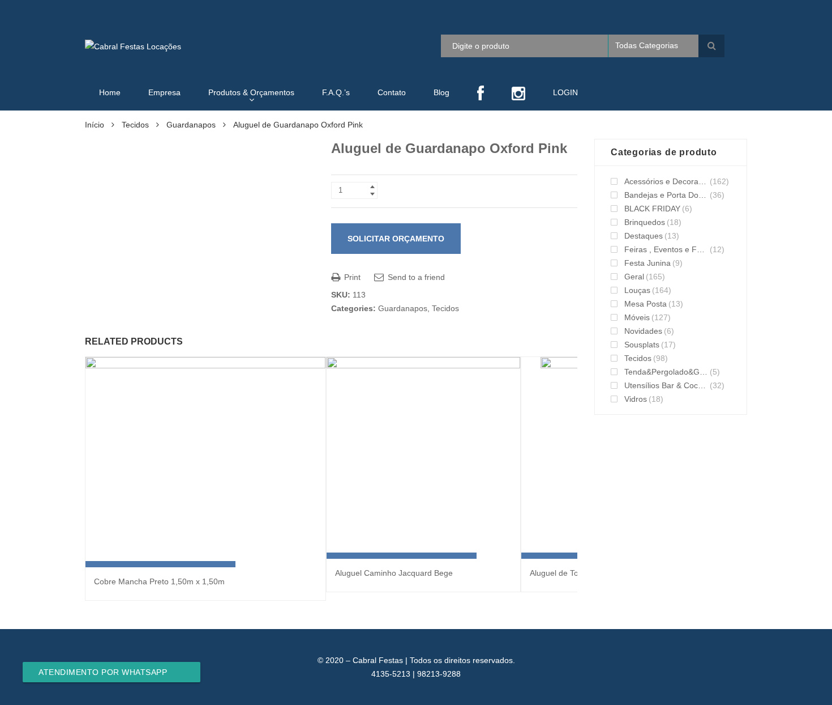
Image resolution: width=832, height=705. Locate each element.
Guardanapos (191, 124)
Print (351, 277)
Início (94, 124)
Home (110, 92)
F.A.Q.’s (336, 92)
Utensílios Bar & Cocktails (666, 385)
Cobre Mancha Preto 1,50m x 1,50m (159, 581)
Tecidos (135, 124)
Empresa (164, 92)
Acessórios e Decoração (666, 181)
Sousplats (641, 344)
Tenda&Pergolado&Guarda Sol (666, 371)
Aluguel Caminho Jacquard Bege (394, 572)
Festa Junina (647, 262)
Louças (637, 290)
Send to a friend (415, 277)
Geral (634, 276)
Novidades (643, 330)
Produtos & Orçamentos (251, 92)
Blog (441, 92)
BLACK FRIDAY (652, 208)
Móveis (637, 317)
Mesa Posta (645, 303)
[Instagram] (518, 94)
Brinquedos (644, 222)
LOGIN (565, 92)
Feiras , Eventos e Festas (666, 249)
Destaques (643, 235)
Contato (392, 92)
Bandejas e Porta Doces (666, 194)
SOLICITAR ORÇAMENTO (396, 238)
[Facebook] (480, 94)
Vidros (635, 399)
